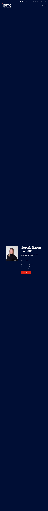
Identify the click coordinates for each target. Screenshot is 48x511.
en (45, 1)
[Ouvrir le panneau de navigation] (45, 5)
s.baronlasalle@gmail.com (28, 264)
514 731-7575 (26, 262)
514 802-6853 (26, 260)
